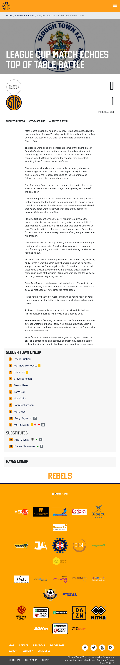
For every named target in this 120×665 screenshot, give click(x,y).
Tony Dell (19, 392)
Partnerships (57, 645)
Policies (46, 660)
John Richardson (24, 405)
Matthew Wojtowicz (25, 365)
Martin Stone (21, 425)
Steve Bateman (23, 379)
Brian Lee (19, 372)
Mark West (20, 411)
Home (9, 15)
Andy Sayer (21, 418)
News (11, 645)
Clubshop (28, 651)
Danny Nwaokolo (25, 446)
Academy (13, 651)
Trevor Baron (21, 385)
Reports (23, 645)
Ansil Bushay (22, 440)
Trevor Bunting (22, 359)
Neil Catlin (20, 398)
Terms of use (14, 660)
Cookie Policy (31, 660)
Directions (39, 645)
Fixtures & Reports (24, 15)
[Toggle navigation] (114, 5)
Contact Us (44, 651)
